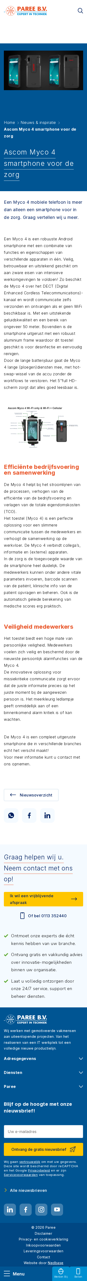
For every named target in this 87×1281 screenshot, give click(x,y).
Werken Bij (61, 1276)
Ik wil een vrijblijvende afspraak (31, 899)
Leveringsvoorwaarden (43, 1251)
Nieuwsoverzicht (36, 795)
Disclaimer (43, 1233)
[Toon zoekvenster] (80, 11)
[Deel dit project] (11, 815)
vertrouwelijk (29, 1162)
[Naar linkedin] (10, 1210)
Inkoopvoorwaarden (43, 1245)
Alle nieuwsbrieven (28, 1190)
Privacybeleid (39, 1170)
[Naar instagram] (41, 1210)
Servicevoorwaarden (21, 1175)
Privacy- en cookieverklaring (43, 1239)
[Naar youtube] (57, 1210)
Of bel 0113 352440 (47, 915)
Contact (43, 1257)
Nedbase (56, 1263)
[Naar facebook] (26, 1210)
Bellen (78, 1276)
